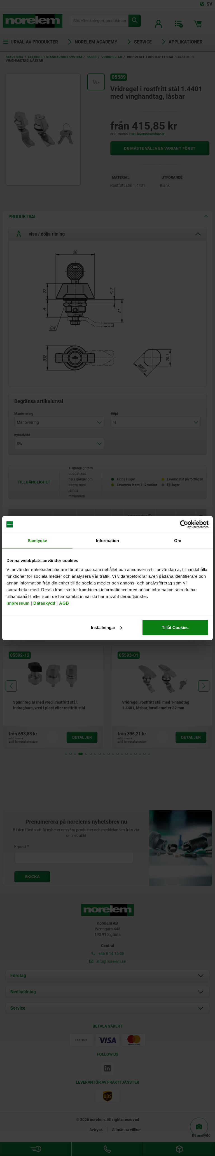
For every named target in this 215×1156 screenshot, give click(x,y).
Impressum (18, 602)
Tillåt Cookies (175, 627)
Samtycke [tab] (37, 540)
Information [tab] (107, 540)
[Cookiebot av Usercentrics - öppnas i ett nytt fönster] (184, 524)
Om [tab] (177, 540)
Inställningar (103, 627)
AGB (64, 602)
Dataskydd (44, 602)
